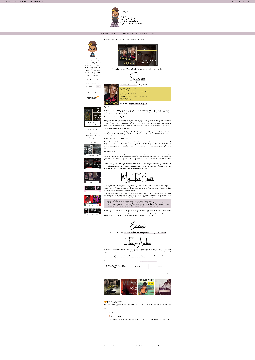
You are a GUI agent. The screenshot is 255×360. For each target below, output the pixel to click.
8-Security (108, 265)
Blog (14, 1)
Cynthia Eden (121, 265)
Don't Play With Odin (128, 85)
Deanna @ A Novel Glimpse (115, 301)
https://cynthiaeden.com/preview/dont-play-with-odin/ (145, 232)
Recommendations (36, 1)
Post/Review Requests (126, 33)
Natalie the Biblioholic (108, 33)
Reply (105, 308)
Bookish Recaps (141, 33)
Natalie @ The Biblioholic (119, 315)
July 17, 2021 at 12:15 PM (112, 302)
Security (116, 266)
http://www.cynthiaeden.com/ (148, 261)
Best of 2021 (114, 265)
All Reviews (22, 1)
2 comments (159, 266)
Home (8, 1)
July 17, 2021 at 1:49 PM (116, 316)
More (151, 33)
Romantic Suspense (109, 266)
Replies (111, 312)
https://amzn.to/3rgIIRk (138, 103)
